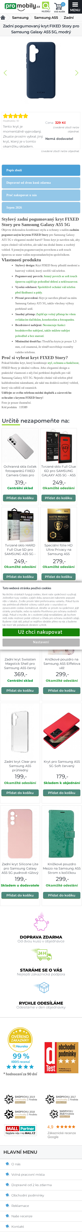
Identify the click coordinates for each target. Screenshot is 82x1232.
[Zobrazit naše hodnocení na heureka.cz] (20, 1075)
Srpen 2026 (14, 207)
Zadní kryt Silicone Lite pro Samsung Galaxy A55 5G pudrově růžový (20, 868)
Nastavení (41, 642)
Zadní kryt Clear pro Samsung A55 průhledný (20, 766)
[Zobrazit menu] (75, 7)
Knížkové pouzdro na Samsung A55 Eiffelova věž (62, 663)
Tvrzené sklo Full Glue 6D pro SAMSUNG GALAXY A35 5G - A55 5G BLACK (58, 473)
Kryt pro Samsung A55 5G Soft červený (62, 764)
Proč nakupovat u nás (21, 195)
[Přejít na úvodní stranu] (22, 7)
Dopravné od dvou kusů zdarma (28, 182)
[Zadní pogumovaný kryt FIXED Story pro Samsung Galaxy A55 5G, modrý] (41, 70)
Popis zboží (14, 170)
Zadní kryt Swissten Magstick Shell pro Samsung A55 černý (20, 663)
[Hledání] (45, 7)
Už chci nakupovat (41, 632)
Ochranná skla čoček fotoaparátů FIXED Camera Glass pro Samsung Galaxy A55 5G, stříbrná (20, 475)
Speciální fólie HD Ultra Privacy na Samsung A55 (58, 549)
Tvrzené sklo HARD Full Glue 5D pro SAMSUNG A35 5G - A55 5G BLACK (20, 551)
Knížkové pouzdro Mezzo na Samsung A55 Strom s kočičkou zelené (62, 870)
